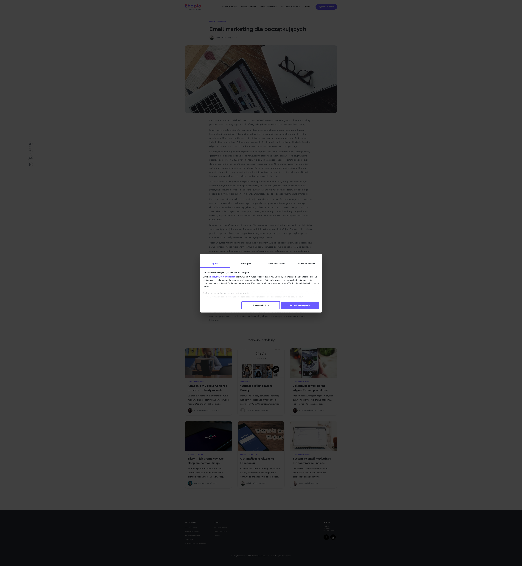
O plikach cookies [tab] (307, 263)
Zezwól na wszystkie (300, 305)
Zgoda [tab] (215, 263)
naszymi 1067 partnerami (223, 276)
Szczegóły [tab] (246, 263)
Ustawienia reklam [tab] (276, 263)
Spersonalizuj (259, 305)
